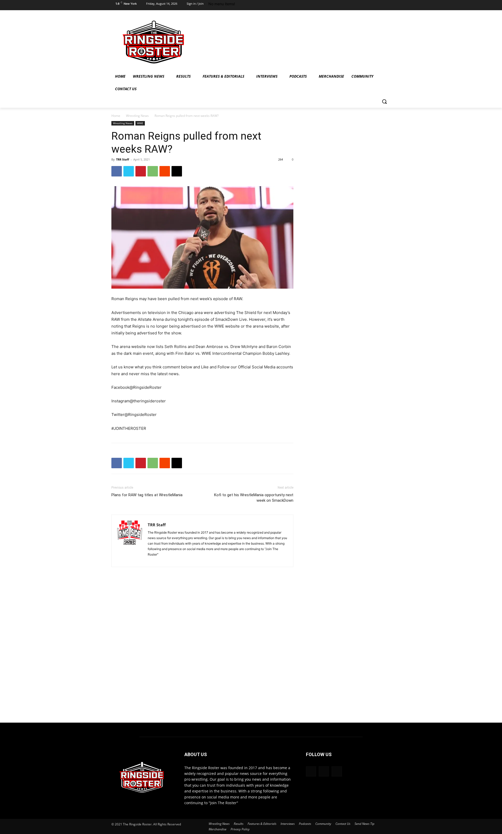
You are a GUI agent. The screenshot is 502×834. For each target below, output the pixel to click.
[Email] (177, 171)
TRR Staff (122, 159)
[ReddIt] (164, 171)
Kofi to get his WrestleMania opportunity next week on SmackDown (253, 498)
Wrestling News (137, 115)
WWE (140, 123)
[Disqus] (202, 650)
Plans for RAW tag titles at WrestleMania (146, 495)
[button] (384, 101)
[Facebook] (365, 5)
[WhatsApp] (152, 171)
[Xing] (152, 560)
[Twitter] (386, 5)
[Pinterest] (140, 171)
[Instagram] (376, 5)
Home (115, 115)
